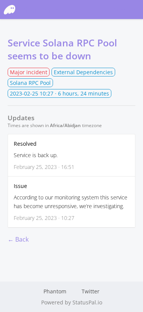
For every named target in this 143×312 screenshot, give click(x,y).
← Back (18, 239)
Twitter (91, 291)
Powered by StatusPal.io (71, 302)
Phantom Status (49, 10)
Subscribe (126, 9)
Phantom (54, 291)
